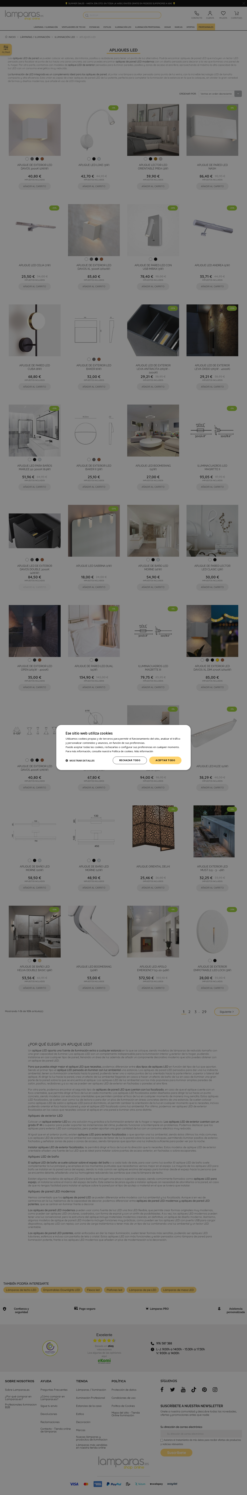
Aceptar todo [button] (165, 760)
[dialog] (123, 747)
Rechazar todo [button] (129, 760)
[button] (80, 760)
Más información (143, 751)
